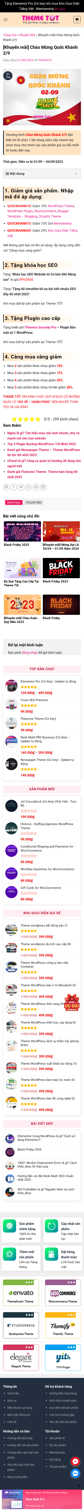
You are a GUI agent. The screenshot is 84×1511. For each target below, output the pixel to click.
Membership (63, 223)
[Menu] (5, 20)
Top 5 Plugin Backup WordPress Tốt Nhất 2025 (41, 444)
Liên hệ (11, 1422)
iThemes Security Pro (40, 327)
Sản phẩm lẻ (57, 1438)
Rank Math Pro (35, 1499)
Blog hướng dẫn (17, 1477)
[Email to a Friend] (28, 487)
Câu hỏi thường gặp (61, 1414)
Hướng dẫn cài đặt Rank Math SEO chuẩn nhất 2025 (45, 1178)
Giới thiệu (13, 1393)
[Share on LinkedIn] (43, 487)
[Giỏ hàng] (77, 19)
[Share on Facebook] (13, 487)
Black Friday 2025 (29, 1149)
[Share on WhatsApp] (6, 487)
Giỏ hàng (55, 1459)
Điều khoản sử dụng (19, 1407)
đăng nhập (30, 653)
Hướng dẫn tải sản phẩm (23, 1445)
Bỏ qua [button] (60, 9)
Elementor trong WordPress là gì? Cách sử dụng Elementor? (46, 1138)
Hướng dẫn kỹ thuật (20, 1438)
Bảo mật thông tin (18, 1414)
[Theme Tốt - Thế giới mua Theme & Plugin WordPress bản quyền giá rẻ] (40, 19)
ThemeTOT (45, 60)
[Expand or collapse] (75, 173)
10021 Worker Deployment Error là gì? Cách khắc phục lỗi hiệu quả (47, 1164)
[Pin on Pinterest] (36, 487)
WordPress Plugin (20, 211)
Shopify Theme (50, 216)
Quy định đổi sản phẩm (63, 1407)
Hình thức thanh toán (62, 1400)
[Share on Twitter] (21, 487)
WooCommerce (45, 211)
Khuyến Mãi (27, 35)
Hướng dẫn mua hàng (63, 1393)
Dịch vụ (12, 1400)
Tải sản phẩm (57, 1466)
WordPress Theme (61, 206)
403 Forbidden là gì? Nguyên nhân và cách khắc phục (46, 1191)
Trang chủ (9, 35)
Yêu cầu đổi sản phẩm (63, 1422)
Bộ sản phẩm (57, 1445)
